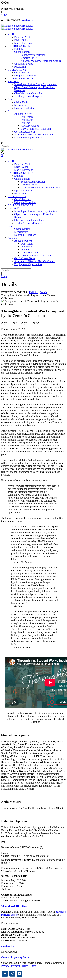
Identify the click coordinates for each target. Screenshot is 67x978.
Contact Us (7, 946)
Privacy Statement (10, 965)
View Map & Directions (14, 906)
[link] (5, 974)
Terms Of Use (29, 965)
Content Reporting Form (15, 957)
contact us (27, 20)
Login (4, 14)
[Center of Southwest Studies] (17, 25)
